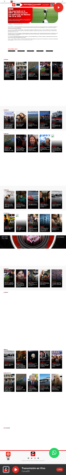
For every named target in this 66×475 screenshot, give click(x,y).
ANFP (11, 50)
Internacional (6, 146)
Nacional (19, 146)
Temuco (40, 50)
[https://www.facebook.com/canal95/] (28, 458)
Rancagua (49, 50)
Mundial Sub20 (21, 50)
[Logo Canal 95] (11, 1)
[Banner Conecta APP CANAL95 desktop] (33, 5)
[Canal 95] (4, 1)
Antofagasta (30, 50)
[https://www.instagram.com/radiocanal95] (35, 458)
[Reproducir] (58, 7)
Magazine (7, 362)
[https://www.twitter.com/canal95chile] (31, 458)
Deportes (6, 281)
